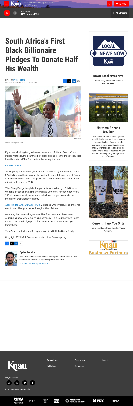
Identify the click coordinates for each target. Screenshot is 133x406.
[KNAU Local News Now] (108, 50)
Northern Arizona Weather (108, 130)
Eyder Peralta (19, 80)
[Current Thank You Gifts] (108, 192)
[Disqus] (66, 315)
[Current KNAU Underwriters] (108, 247)
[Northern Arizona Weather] (108, 107)
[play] (7, 13)
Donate (122, 4)
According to (22, 204)
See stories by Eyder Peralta (34, 263)
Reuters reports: (13, 165)
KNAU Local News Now (108, 76)
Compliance (80, 366)
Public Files (51, 366)
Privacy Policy (52, 360)
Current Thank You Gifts (108, 223)
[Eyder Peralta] (11, 258)
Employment (80, 360)
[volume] (15, 13)
